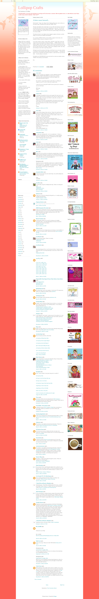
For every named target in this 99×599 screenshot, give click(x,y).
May (19, 212)
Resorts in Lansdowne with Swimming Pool (47, 487)
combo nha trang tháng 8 (41, 352)
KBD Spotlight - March (24, 141)
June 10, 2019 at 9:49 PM (41, 242)
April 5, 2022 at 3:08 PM (40, 454)
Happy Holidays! (23, 150)
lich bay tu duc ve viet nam (41, 380)
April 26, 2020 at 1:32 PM (41, 286)
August (19, 207)
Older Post (62, 584)
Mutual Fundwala (39, 218)
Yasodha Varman (39, 502)
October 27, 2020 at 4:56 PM (41, 311)
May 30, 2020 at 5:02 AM (41, 299)
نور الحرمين (38, 258)
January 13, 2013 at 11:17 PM (42, 108)
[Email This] (47, 66)
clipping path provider (40, 252)
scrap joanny (38, 132)
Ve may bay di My (39, 375)
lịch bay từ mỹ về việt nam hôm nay (43, 378)
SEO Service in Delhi (40, 214)
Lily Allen (38, 182)
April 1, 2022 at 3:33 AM (40, 443)
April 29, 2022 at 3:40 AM (41, 480)
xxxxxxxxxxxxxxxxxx (40, 446)
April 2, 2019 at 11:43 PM (41, 205)
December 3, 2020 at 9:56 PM (42, 324)
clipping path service (40, 188)
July (19, 209)
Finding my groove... (24, 140)
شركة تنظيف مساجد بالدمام (41, 271)
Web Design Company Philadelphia (43, 461)
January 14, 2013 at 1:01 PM (41, 139)
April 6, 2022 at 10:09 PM (41, 462)
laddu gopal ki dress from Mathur (47, 329)
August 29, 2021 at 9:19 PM (41, 394)
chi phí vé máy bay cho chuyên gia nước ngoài (45, 393)
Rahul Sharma (39, 357)
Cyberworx (38, 422)
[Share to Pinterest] (52, 66)
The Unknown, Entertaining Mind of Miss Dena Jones (24, 165)
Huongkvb (38, 371)
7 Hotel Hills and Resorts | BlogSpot (43, 483)
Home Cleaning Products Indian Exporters (44, 317)
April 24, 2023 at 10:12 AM (41, 538)
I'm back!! (21, 156)
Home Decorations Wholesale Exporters (44, 319)
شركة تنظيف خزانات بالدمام (41, 269)
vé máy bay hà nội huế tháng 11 (42, 343)
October (19, 203)
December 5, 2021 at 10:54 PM (42, 403)
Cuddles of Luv (23, 159)
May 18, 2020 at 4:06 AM (41, 293)
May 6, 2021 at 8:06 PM (40, 354)
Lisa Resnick (38, 236)
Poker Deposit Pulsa (40, 281)
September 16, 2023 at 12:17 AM (42, 553)
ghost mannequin (39, 189)
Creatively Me (22, 129)
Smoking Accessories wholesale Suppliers (44, 321)
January (19, 197)
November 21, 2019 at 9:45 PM (42, 255)
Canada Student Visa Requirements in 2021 (44, 308)
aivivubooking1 (39, 334)
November (20, 201)
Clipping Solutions (40, 202)
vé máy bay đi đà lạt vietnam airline (43, 348)
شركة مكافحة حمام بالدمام (41, 262)
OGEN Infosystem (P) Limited (42, 208)
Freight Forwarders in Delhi (41, 197)
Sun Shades (41, 433)
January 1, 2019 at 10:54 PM (41, 199)
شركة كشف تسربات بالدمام (41, 264)
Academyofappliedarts (40, 414)
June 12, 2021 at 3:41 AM (41, 369)
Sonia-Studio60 (23, 144)
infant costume (39, 167)
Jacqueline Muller (39, 172)
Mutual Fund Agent (39, 224)
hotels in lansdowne (55, 522)
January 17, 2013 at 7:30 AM (41, 149)
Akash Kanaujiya (39, 465)
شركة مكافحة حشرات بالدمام (41, 263)
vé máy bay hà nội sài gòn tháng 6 (43, 340)
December (20, 199)
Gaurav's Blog (39, 456)
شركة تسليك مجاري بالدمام (41, 267)
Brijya (37, 326)
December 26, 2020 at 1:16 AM (42, 331)
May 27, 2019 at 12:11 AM (41, 225)
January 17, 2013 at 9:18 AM (41, 158)
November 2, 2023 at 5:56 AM (42, 563)
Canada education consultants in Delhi (43, 307)
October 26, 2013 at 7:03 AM (41, 169)
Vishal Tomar (39, 566)
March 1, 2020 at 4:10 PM (41, 276)
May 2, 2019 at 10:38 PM (41, 216)
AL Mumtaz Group (40, 429)
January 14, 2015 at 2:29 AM (41, 180)
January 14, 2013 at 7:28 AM (41, 129)
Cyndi (37, 142)
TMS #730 (21, 130)
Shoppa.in (38, 313)
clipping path (38, 187)
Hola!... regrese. (22, 145)
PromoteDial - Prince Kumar (42, 405)
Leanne (37, 93)
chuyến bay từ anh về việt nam (42, 385)
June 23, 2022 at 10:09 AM (41, 518)
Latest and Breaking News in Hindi (42, 367)
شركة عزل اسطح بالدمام (40, 266)
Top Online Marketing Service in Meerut (43, 365)
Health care (38, 541)
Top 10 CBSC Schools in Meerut (42, 362)
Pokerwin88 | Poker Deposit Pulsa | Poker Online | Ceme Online (49, 279)
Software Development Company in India (44, 360)
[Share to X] (49, 66)
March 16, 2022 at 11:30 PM (41, 435)
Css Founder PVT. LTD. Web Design (43, 476)
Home (47, 584)
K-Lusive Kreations (23, 172)
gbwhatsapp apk (39, 288)
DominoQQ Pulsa (39, 283)
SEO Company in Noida (48, 407)
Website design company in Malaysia (43, 471)
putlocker (54, 291)
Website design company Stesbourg (48, 479)
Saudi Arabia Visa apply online (42, 549)
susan (37, 72)
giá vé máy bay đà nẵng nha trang (42, 345)
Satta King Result (39, 366)
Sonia (37, 110)
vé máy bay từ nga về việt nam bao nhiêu (44, 383)
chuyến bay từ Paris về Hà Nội (42, 388)
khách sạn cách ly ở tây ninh (41, 390)
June (19, 210)
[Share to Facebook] (51, 66)
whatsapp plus (39, 295)
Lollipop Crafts (30, 7)
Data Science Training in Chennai (54, 505)
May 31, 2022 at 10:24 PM (41, 499)
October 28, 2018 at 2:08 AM (41, 191)
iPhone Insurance (47, 439)
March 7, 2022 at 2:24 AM (41, 419)
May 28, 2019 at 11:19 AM (41, 234)
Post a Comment (38, 579)
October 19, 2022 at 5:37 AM (41, 523)
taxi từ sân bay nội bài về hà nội (42, 350)
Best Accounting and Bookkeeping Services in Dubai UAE (47, 535)
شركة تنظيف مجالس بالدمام (41, 273)
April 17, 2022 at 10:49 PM (41, 473)
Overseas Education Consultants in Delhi (44, 309)
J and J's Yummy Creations (23, 154)
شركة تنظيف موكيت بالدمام (41, 272)
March (19, 216)
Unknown (38, 193)
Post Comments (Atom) (52, 588)
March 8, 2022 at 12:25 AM (41, 426)
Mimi (37, 151)
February (20, 218)
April (19, 214)
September (20, 205)
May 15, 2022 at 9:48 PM (41, 489)
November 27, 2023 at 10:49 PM (42, 576)
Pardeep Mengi (39, 301)
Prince (37, 397)
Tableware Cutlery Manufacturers (42, 320)
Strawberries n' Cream (24, 149)
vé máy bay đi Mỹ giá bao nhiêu (42, 338)
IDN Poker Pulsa (39, 284)
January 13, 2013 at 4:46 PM (41, 91)
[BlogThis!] (48, 66)
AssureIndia (38, 437)
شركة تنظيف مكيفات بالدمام (41, 268)
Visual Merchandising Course (43, 416)
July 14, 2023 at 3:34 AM (41, 545)
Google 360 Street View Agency (42, 361)
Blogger (55, 596)
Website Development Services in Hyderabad (48, 425)
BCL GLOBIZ (38, 526)
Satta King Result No (40, 363)
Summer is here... (23, 160)
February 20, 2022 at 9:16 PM (42, 411)
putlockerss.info (53, 297)
